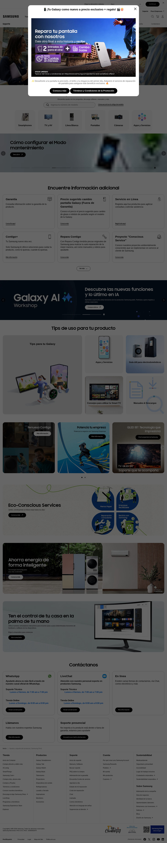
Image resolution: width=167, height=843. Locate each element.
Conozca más (59, 91)
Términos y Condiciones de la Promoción (93, 91)
